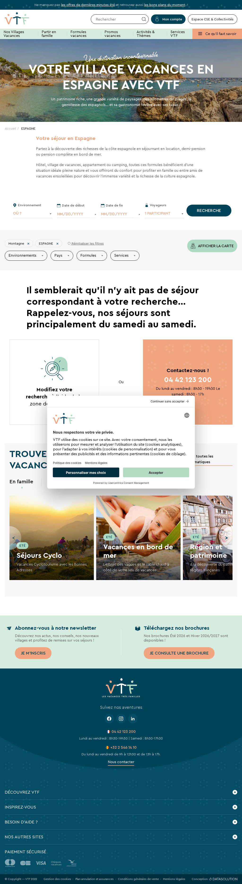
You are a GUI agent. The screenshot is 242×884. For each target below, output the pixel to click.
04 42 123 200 (188, 380)
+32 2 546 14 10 (123, 747)
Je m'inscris (33, 653)
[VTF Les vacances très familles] (24, 19)
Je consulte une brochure (179, 653)
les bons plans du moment (164, 4)
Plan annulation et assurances (94, 879)
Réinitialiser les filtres (87, 244)
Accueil (10, 128)
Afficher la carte (215, 246)
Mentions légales (174, 879)
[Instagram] (121, 718)
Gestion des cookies (57, 879)
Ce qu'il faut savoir (220, 33)
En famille (21, 482)
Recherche (209, 210)
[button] (227, 538)
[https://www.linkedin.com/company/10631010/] (133, 718)
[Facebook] (109, 718)
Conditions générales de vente (138, 879)
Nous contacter (121, 762)
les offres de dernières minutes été (88, 4)
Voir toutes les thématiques (200, 459)
